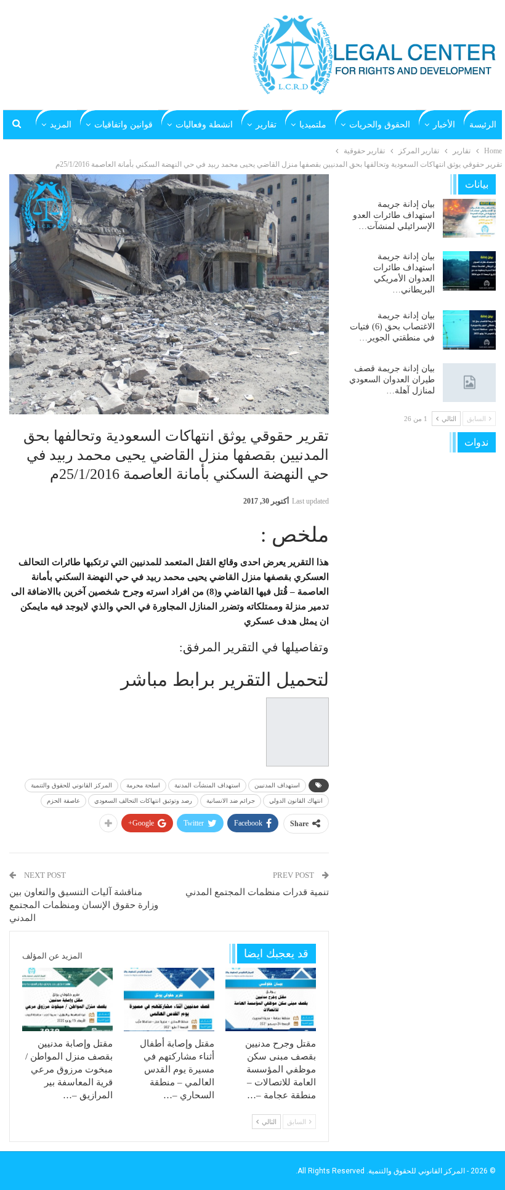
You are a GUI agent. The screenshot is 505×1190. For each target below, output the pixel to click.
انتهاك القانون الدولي (296, 800)
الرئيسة (482, 124)
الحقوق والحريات (379, 124)
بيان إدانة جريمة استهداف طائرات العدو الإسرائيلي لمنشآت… (394, 215)
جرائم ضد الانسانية (230, 800)
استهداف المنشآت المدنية (207, 785)
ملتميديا (312, 124)
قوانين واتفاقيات (123, 124)
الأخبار (444, 124)
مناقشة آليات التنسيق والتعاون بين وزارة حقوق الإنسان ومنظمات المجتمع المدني (83, 905)
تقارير (266, 124)
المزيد (60, 124)
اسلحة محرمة (143, 785)
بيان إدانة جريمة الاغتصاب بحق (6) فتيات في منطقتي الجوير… (392, 326)
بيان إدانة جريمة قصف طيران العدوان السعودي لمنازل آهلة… (392, 379)
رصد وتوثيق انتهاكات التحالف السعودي (143, 800)
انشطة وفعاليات (204, 124)
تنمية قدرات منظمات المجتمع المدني (257, 892)
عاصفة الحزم (63, 800)
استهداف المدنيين (277, 785)
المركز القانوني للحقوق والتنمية (71, 785)
